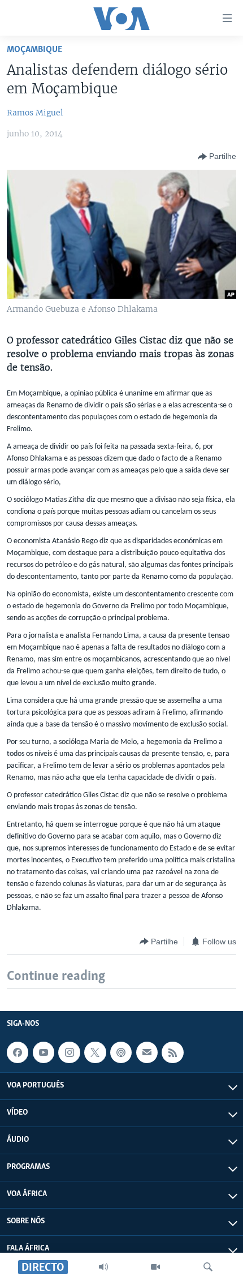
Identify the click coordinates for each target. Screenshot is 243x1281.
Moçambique (34, 49)
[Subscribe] (147, 1052)
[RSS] (172, 1052)
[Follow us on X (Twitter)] (95, 1052)
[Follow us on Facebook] (17, 1052)
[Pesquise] (208, 1267)
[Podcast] (121, 1052)
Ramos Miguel (35, 113)
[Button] (217, 157)
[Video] (155, 1267)
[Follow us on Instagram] (69, 1052)
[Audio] (103, 1267)
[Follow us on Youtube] (43, 1052)
